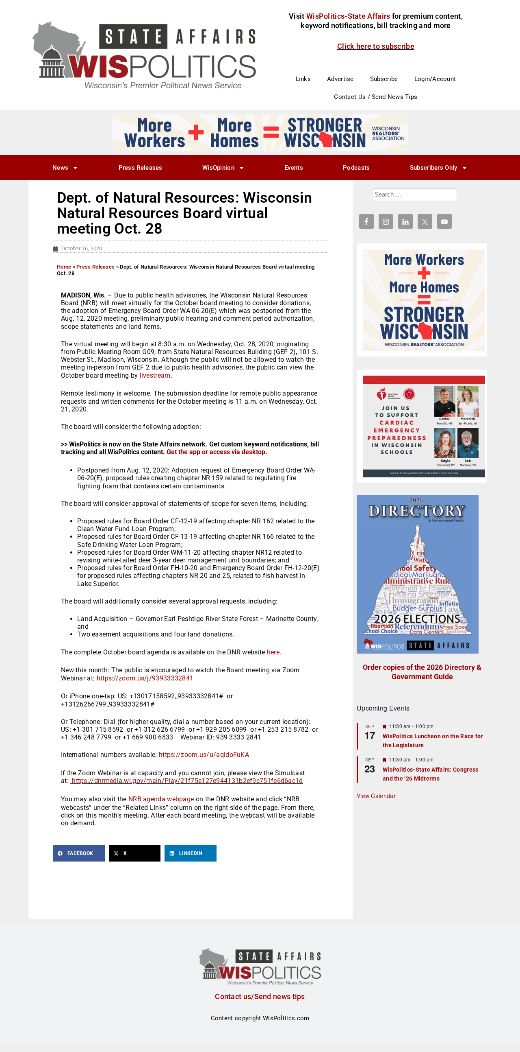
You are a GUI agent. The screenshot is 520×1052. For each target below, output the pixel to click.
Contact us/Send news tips (260, 996)
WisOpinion (218, 167)
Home (64, 267)
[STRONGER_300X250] (424, 300)
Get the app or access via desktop (216, 452)
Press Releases (140, 167)
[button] (79, 853)
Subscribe (384, 79)
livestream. (155, 375)
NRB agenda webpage (161, 799)
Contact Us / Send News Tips (375, 97)
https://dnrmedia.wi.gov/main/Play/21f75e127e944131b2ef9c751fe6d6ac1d (187, 781)
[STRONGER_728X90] (260, 132)
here (273, 652)
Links (303, 79)
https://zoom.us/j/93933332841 (145, 678)
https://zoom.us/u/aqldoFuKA (204, 755)
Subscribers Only (433, 167)
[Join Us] (424, 426)
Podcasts (356, 167)
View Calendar (376, 796)
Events (293, 167)
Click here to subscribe (375, 46)
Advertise (340, 79)
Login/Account (435, 79)
